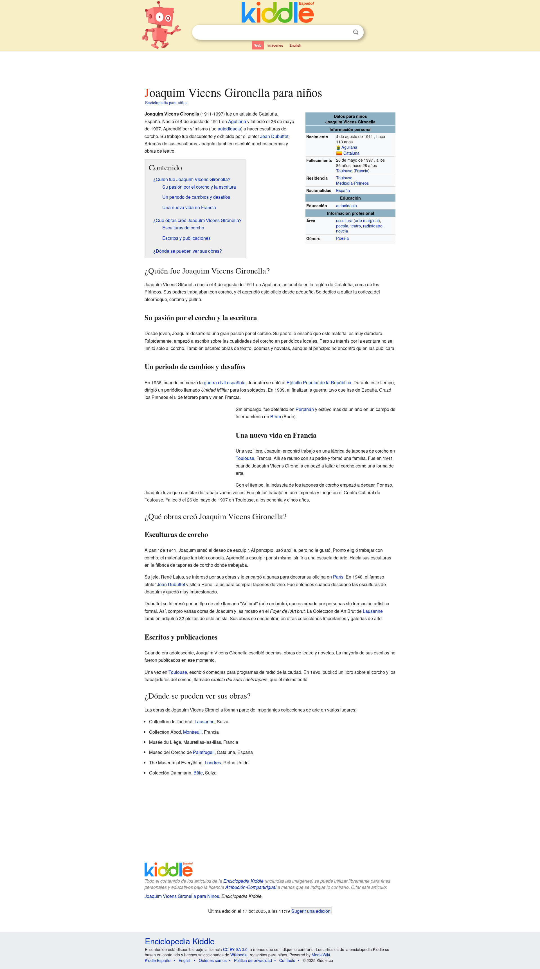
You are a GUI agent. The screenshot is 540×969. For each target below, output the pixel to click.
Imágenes (275, 45)
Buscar (356, 32)
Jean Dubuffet (274, 136)
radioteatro (372, 226)
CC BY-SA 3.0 (235, 949)
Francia (361, 170)
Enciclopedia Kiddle (243, 881)
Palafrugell (204, 752)
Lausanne (373, 611)
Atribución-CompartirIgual (250, 887)
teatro (355, 226)
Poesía (342, 238)
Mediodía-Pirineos (352, 183)
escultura (344, 220)
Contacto (287, 960)
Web (257, 45)
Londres (213, 762)
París (338, 576)
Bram (275, 416)
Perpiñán (305, 409)
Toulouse (344, 170)
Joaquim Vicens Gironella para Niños (182, 896)
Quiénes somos (213, 960)
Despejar (344, 32)
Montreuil (192, 732)
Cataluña (351, 153)
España (343, 190)
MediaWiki (321, 954)
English (295, 45)
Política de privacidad (253, 960)
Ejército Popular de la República (319, 382)
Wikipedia (239, 954)
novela (342, 231)
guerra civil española (225, 382)
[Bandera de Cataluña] (339, 153)
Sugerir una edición (310, 911)
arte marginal (367, 220)
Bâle (198, 772)
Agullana (349, 147)
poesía (342, 226)
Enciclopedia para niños (166, 102)
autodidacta (346, 205)
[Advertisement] (270, 67)
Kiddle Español (158, 960)
